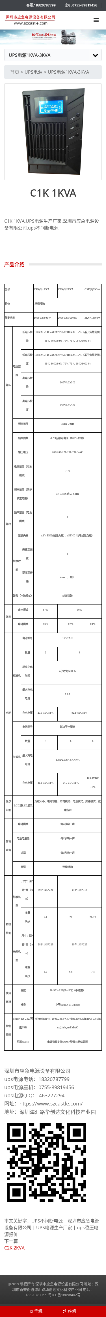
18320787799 (45, 5)
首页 (14, 72)
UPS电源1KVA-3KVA (68, 72)
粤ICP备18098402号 (64, 1294)
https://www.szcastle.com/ (51, 1103)
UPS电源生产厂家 (54, 1227)
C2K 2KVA (14, 1248)
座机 (72, 1311)
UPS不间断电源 (47, 1221)
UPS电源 (33, 72)
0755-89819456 (84, 5)
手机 (38, 1311)
